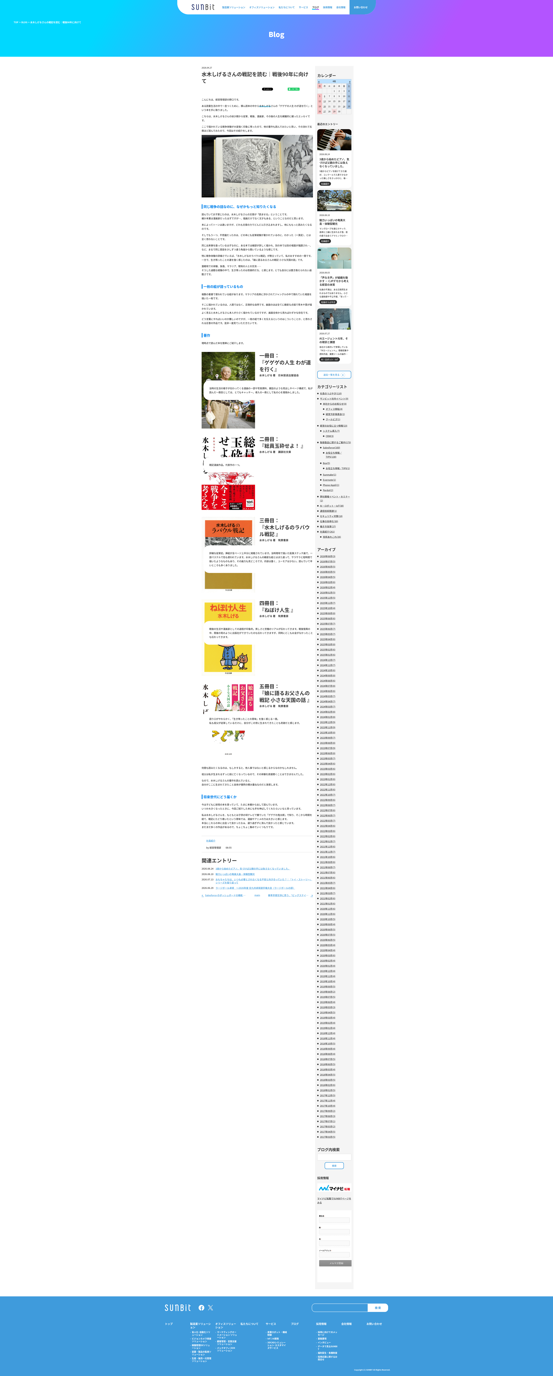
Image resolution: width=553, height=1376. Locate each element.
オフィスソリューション (262, 7)
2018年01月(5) (327, 1090)
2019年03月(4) (327, 1017)
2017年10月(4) (327, 1105)
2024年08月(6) (327, 680)
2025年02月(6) (327, 649)
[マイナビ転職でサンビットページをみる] (334, 1191)
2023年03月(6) (327, 769)
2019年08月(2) (327, 991)
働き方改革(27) (328, 526)
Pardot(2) (328, 490)
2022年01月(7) (327, 841)
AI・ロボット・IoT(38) (332, 505)
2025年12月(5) (327, 597)
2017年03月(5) (327, 1137)
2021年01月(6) (327, 903)
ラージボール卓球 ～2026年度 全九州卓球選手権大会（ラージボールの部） (255, 888)
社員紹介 (210, 840)
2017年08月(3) (327, 1116)
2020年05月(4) (327, 945)
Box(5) (326, 463)
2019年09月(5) (327, 986)
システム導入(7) (331, 431)
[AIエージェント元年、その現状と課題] (334, 319)
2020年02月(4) (327, 960)
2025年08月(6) (327, 618)
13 (324, 101)
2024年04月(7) (327, 701)
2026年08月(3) (327, 556)
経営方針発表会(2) (335, 414)
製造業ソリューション (233, 7)
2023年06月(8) (327, 753)
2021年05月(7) (327, 883)
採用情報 (327, 7)
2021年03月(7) (327, 893)
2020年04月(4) (327, 950)
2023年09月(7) (327, 737)
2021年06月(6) (327, 877)
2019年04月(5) (327, 1012)
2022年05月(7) (327, 820)
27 (324, 111)
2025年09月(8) (327, 613)
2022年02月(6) (327, 836)
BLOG (24, 22)
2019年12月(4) (327, 971)
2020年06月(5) (327, 940)
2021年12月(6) (327, 846)
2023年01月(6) (327, 779)
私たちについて (287, 7)
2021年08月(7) (327, 867)
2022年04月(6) (327, 826)
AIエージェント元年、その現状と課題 (333, 340)
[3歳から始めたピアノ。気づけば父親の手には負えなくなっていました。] (334, 139)
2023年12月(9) (327, 722)
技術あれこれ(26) (332, 537)
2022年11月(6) (327, 789)
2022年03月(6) (327, 831)
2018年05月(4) (327, 1069)
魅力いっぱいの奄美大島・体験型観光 (235, 874)
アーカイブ (326, 549)
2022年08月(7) (327, 805)
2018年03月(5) (327, 1080)
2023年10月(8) (327, 732)
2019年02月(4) (327, 1023)
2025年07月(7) (327, 623)
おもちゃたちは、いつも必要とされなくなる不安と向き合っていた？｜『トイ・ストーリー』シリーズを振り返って (264, 881)
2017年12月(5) (327, 1095)
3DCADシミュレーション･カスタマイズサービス (276, 1345)
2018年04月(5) (327, 1074)
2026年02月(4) (327, 587)
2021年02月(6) (327, 898)
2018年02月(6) (327, 1085)
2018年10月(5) (327, 1043)
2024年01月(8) (327, 717)
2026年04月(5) (327, 577)
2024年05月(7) (327, 696)
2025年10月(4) (327, 608)
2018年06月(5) (327, 1064)
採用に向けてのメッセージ (327, 1333)
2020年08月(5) (327, 929)
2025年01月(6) (327, 654)
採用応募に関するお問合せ (327, 1358)
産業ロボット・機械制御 (277, 1333)
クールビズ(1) (333, 419)
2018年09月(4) (327, 1048)
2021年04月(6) (327, 888)
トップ (169, 1324)
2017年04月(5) (327, 1131)
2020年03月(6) (327, 955)
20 (324, 106)
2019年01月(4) (327, 1028)
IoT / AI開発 (273, 1338)
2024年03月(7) (327, 706)
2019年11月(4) (327, 976)
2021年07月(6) (327, 872)
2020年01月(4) (327, 965)
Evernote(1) (329, 480)
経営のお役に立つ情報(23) (333, 425)
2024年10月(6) (327, 670)
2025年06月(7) (327, 629)
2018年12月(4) (327, 1033)
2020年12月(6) (327, 908)
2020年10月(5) (327, 919)
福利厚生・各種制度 (327, 1353)
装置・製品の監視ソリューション (201, 1353)
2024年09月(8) (327, 675)
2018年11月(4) (327, 1038)
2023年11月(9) (327, 727)
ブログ (315, 7)
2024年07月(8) (327, 686)
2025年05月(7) (327, 634)
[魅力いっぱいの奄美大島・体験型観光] (334, 200)
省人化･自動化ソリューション (201, 1333)
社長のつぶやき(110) (331, 393)
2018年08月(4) (327, 1054)
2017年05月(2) (327, 1126)
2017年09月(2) (327, 1111)
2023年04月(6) (327, 763)
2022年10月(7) (327, 794)
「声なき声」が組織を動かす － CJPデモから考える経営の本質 (334, 281)
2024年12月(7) (327, 660)
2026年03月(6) (327, 582)
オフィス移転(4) (334, 409)
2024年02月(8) (327, 711)
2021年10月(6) (327, 857)
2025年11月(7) (327, 603)
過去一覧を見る (331, 374)
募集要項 (322, 1338)
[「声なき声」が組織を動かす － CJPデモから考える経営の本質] (334, 258)
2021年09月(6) (327, 862)
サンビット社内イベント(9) (334, 398)
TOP (16, 22)
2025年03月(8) (327, 644)
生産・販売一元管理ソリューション (201, 1359)
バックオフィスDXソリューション (226, 1349)
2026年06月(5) (327, 566)
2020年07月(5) (327, 934)
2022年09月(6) (327, 800)
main (257, 895)
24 (344, 106)
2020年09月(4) (327, 924)
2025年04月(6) (327, 639)
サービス (303, 7)
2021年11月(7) (327, 851)
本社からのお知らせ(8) (335, 403)
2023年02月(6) (327, 774)
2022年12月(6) (327, 784)
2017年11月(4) (327, 1100)
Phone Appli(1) (331, 485)
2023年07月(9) (327, 748)
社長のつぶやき (328, 302)
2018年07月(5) (327, 1059)
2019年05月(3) (327, 1007)
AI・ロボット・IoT (329, 359)
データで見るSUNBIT (327, 1348)
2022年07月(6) (327, 810)
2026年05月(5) (327, 572)
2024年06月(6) (327, 691)
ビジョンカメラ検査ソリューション (201, 1340)
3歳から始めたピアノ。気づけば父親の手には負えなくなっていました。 (253, 868)
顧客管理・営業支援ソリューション (226, 1342)
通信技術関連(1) (328, 511)
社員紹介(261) (327, 531)
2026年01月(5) (327, 592)
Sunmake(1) (329, 474)
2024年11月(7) (327, 665)
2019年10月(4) (327, 981)
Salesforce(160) (331, 447)
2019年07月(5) (327, 997)
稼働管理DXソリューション (201, 1346)
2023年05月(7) (327, 758)
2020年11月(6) (327, 914)
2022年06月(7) (327, 815)
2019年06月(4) (327, 1002)
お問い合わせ (361, 7)
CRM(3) (330, 436)
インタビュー (324, 1342)
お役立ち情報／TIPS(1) (338, 468)
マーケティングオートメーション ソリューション (227, 1335)
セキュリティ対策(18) (331, 516)
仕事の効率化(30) (329, 521)
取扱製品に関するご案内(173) (335, 442)
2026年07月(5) (327, 561)
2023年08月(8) (327, 743)
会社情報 (340, 7)
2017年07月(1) (327, 1121)
